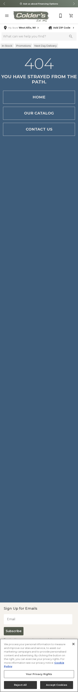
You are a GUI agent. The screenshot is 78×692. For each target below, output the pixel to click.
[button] (6, 15)
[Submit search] (71, 36)
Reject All (20, 684)
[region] (39, 665)
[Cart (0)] (71, 15)
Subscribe (13, 631)
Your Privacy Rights (39, 674)
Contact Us (39, 129)
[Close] (73, 644)
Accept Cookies (56, 684)
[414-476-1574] (60, 15)
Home (39, 97)
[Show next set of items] (73, 4)
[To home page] (31, 16)
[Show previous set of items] (4, 4)
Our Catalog (39, 113)
